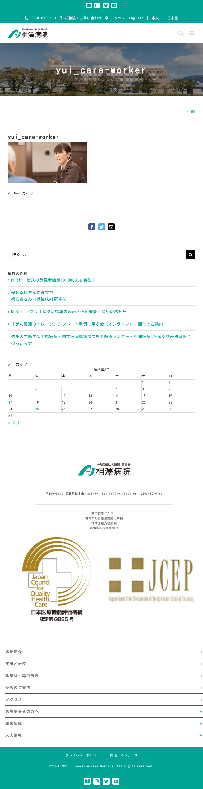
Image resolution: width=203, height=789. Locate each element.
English (136, 18)
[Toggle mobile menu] (192, 33)
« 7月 (13, 423)
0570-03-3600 (42, 18)
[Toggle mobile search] (181, 33)
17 (10, 402)
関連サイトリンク (124, 755)
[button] (104, 652)
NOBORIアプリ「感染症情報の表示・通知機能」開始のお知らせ (71, 312)
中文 (155, 18)
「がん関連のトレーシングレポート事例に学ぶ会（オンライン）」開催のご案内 (87, 324)
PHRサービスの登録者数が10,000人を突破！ (53, 280)
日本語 (172, 18)
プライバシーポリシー (83, 755)
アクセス (116, 18)
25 (37, 409)
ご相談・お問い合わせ (82, 18)
